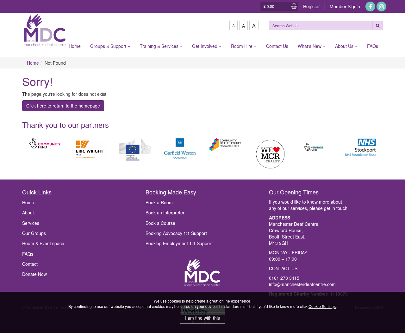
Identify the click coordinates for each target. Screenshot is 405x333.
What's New (310, 46)
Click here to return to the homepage (63, 105)
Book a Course (160, 223)
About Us (345, 46)
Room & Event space (43, 243)
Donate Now (34, 274)
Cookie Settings (322, 306)
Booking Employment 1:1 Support (179, 243)
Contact (30, 264)
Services (30, 223)
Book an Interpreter (165, 212)
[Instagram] (381, 6)
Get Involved (205, 46)
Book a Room (159, 202)
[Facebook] (370, 6)
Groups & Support (109, 46)
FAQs (372, 46)
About (28, 212)
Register (311, 6)
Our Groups (34, 233)
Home (75, 46)
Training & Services (160, 46)
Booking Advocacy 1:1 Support (176, 233)
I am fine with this (202, 318)
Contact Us (277, 46)
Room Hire (242, 46)
